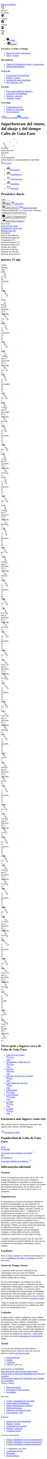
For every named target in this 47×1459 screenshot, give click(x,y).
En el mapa (6, 163)
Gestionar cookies (13, 98)
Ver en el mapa (11, 117)
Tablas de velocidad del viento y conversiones (25, 64)
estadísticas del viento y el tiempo (21, 1258)
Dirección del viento (9, 226)
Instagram (38, 1442)
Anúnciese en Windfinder (16, 94)
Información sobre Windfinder (18, 80)
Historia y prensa (13, 78)
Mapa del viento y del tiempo (18, 53)
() (11, 228)
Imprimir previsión (12, 208)
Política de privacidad (15, 109)
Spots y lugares (12, 55)
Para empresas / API (14, 82)
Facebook (24, 117)
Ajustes (13, 44)
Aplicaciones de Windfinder (17, 75)
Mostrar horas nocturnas (14, 221)
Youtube (37, 1444)
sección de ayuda (37, 1298)
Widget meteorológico (15, 67)
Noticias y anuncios (14, 96)
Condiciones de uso (14, 107)
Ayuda (12, 40)
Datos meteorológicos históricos (19, 91)
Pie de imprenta (12, 112)
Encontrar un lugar (12, 1132)
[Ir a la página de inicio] (1, 2)
